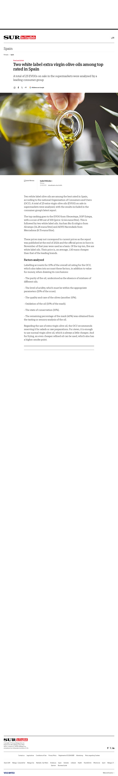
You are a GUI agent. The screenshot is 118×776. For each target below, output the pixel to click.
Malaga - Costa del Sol (18, 763)
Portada (6, 55)
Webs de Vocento (108, 773)
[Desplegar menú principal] (112, 37)
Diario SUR (7, 763)
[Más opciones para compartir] (25, 87)
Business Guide (62, 765)
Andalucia (53, 763)
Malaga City (30, 763)
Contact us (21, 755)
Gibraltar (66, 763)
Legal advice (30, 755)
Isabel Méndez (46, 181)
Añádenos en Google (38, 87)
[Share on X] (22, 87)
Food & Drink (87, 763)
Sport (103, 763)
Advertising (79, 755)
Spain (8, 48)
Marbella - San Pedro (42, 763)
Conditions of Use (41, 755)
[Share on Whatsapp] (14, 87)
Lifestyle (73, 763)
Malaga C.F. (110, 763)
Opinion (53, 765)
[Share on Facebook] (18, 87)
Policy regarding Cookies (92, 755)
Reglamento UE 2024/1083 (66, 755)
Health (80, 763)
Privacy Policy (52, 755)
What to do (96, 763)
